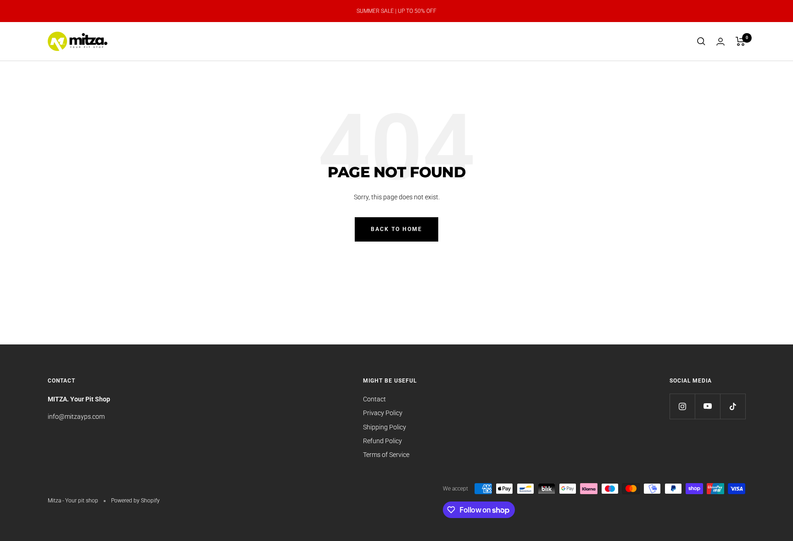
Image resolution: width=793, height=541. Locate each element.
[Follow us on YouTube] (707, 406)
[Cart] (740, 41)
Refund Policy (382, 441)
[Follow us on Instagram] (682, 406)
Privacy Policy (382, 413)
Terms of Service (386, 454)
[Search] (701, 41)
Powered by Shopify (135, 500)
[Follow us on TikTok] (732, 406)
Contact (374, 399)
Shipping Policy (384, 427)
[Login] (720, 41)
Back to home (396, 229)
